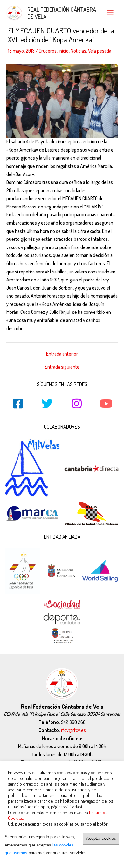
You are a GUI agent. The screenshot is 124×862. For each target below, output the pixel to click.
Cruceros (48, 51)
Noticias (78, 51)
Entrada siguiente (62, 367)
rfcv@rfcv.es (73, 730)
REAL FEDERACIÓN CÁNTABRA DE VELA (61, 13)
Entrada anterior (62, 354)
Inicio (64, 51)
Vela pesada (99, 51)
